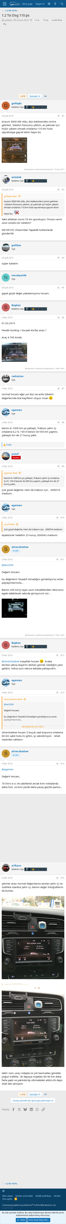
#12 (62, 655)
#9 (63, 466)
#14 (62, 763)
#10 (62, 517)
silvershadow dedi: (13, 699)
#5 (63, 287)
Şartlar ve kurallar (24, 1195)
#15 (62, 877)
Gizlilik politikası (43, 1195)
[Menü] (5, 4)
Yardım (57, 1195)
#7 (63, 388)
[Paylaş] (58, 116)
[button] (49, 4)
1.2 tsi (36, 20)
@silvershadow (10, 661)
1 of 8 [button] (22, 96)
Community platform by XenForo (29, 1205)
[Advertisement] (33, 61)
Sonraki (34, 96)
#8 (63, 422)
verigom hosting (7, 1208)
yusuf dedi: (9, 524)
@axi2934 (7, 565)
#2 (63, 115)
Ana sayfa (7, 1198)
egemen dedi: (11, 472)
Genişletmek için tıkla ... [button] (33, 726)
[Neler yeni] (55, 4)
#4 (63, 257)
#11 (62, 559)
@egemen (7, 769)
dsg (4, 23)
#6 (63, 317)
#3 (63, 189)
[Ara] (62, 4)
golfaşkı (8, 20)
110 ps (45, 20)
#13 (62, 692)
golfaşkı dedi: (10, 196)
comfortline (56, 20)
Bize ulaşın (7, 1195)
